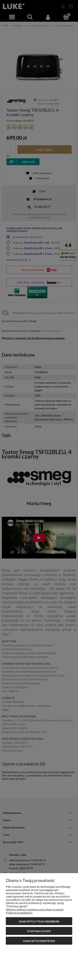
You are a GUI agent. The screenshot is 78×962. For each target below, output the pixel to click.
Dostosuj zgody (39, 931)
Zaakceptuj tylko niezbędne (39, 921)
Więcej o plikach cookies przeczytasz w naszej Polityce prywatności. (34, 911)
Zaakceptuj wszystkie (39, 940)
